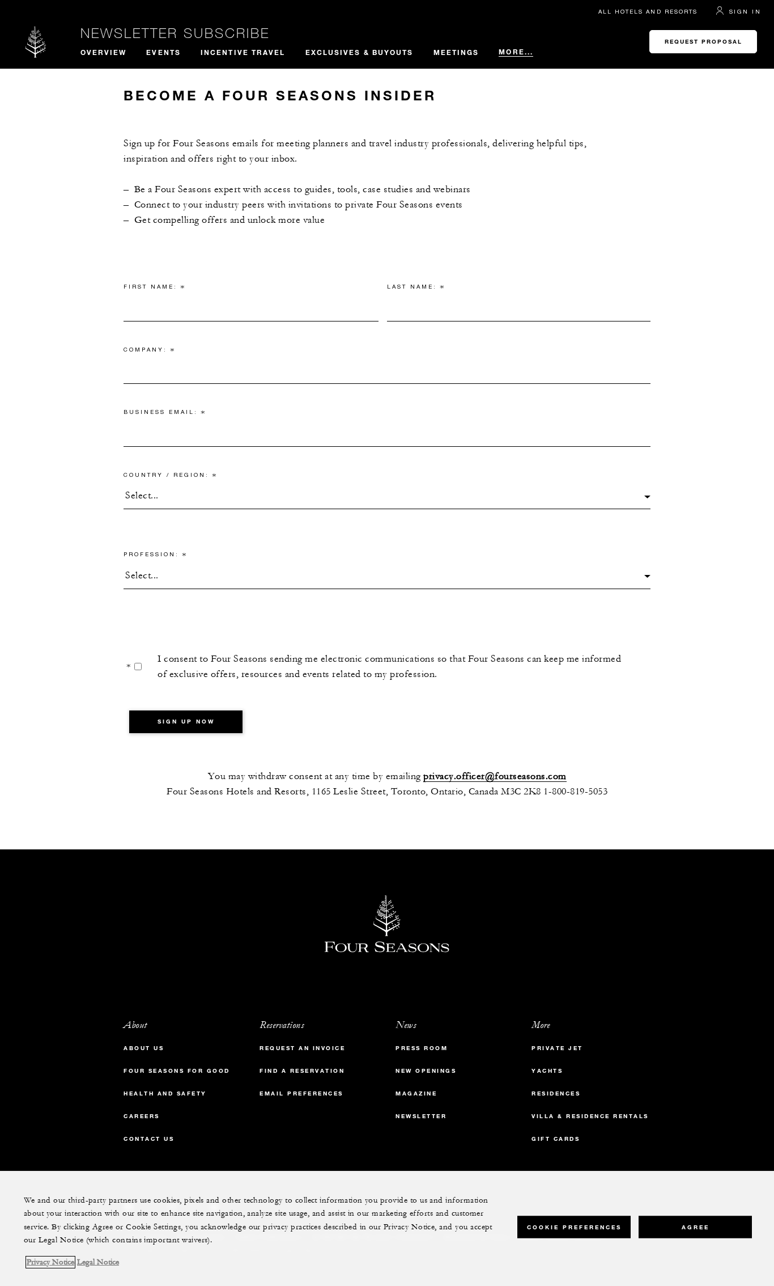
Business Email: (165, 414)
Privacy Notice (50, 1262)
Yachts (547, 1071)
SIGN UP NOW (186, 721)
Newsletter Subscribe (175, 33)
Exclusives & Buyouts (359, 52)
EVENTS (163, 52)
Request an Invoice (302, 1048)
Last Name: (416, 288)
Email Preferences (301, 1093)
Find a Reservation (302, 1071)
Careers (142, 1116)
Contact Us (149, 1139)
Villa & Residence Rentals (590, 1116)
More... (516, 51)
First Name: (154, 288)
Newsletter (420, 1116)
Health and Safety (165, 1093)
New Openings (425, 1071)
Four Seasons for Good (177, 1071)
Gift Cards (555, 1139)
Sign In (745, 11)
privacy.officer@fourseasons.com (495, 776)
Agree (695, 1226)
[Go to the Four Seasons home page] (36, 41)
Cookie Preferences (574, 1226)
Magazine (416, 1093)
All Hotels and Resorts (648, 11)
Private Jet (557, 1048)
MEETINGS (456, 52)
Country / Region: (170, 477)
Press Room (421, 1048)
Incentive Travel (243, 52)
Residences (555, 1093)
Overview (103, 52)
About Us (144, 1048)
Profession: (155, 556)
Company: (149, 351)
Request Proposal (703, 41)
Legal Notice (98, 1262)
